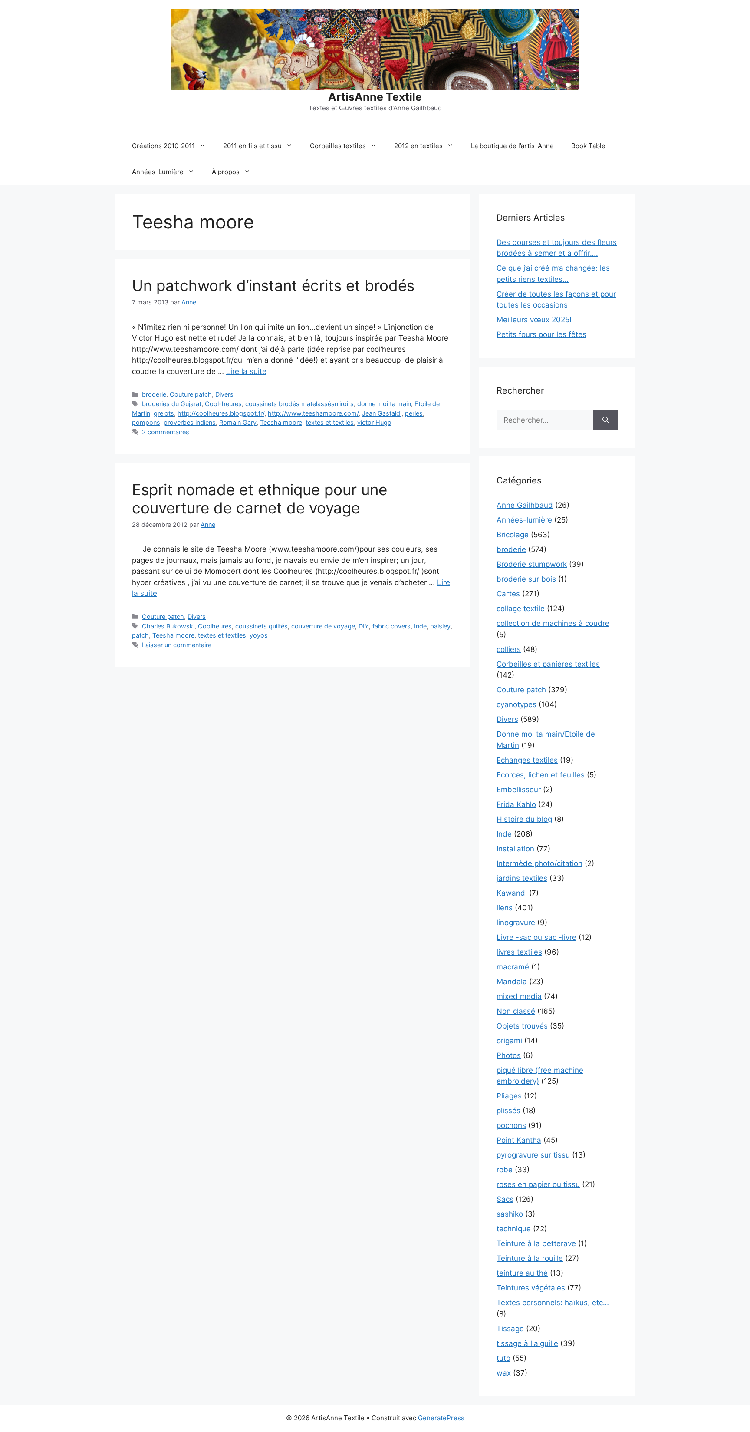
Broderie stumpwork (532, 564)
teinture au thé (522, 1273)
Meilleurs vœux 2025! (534, 319)
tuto (503, 1358)
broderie (154, 394)
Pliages (509, 1095)
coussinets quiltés (261, 626)
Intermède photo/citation (539, 863)
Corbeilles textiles (338, 146)
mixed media (519, 996)
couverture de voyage (323, 626)
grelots (164, 413)
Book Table (588, 146)
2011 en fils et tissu (252, 146)
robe (505, 1169)
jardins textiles (522, 878)
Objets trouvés (522, 1026)
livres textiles (519, 952)
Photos (509, 1055)
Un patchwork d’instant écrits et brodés (273, 285)
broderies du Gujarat (171, 403)
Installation (515, 848)
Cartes (508, 593)
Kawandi (512, 893)
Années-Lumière (158, 172)
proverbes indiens (190, 422)
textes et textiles (330, 422)
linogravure (516, 922)
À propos (226, 172)
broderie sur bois (526, 579)
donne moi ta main (384, 403)
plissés (508, 1110)
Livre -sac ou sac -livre (536, 937)
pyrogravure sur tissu (533, 1155)
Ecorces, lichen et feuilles (541, 775)
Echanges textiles (527, 760)
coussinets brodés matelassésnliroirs (299, 403)
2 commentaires (165, 432)
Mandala (512, 981)
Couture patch (191, 394)
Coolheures (215, 626)
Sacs (505, 1199)
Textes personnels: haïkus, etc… (553, 1302)
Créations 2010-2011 (163, 146)
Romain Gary (238, 422)
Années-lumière (524, 520)
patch (140, 635)
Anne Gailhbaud (525, 505)
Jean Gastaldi (381, 413)
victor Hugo (374, 422)
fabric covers (391, 626)
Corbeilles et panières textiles (548, 664)
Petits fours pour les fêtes (541, 334)
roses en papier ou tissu (538, 1184)
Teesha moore (281, 422)
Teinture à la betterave (536, 1243)
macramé (513, 966)
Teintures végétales (531, 1287)
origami (509, 1040)
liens (505, 907)
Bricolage (513, 534)
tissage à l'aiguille (527, 1343)
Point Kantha (519, 1140)
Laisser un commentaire (176, 644)
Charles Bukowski (168, 626)
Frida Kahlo (516, 804)
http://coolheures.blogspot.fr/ (221, 413)
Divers (224, 394)
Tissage (510, 1328)
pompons (146, 422)
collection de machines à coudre (553, 623)
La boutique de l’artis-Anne (512, 146)
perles (414, 413)
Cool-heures (223, 403)
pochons (511, 1125)
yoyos (259, 635)
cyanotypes (516, 704)
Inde (420, 626)
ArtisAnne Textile (375, 96)
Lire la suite (246, 371)
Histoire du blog (524, 819)
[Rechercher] (605, 420)
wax (504, 1373)
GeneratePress (441, 1418)
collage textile (521, 608)
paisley (440, 626)
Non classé (516, 1011)
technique (514, 1228)
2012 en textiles (418, 146)
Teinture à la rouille (530, 1258)
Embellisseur (519, 789)
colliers (509, 649)
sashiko (510, 1214)
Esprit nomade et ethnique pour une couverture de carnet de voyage (259, 498)
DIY (364, 626)
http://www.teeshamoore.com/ (313, 413)
